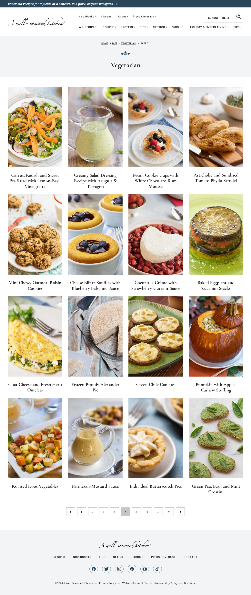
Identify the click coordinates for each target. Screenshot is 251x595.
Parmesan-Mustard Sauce (95, 486)
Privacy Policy (107, 583)
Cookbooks (86, 16)
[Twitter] (106, 569)
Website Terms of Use (135, 583)
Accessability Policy (166, 583)
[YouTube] (144, 569)
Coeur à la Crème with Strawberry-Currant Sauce (155, 285)
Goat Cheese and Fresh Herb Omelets (35, 387)
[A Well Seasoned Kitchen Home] (37, 21)
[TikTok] (157, 569)
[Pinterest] (132, 569)
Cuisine (177, 27)
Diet (143, 27)
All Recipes (87, 27)
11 (171, 513)
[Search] (238, 16)
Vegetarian (128, 43)
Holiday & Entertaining (208, 27)
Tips (236, 27)
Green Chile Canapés (155, 384)
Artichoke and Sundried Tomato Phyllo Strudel (216, 178)
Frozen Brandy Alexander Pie (95, 387)
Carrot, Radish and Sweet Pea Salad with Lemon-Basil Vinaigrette (35, 180)
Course (108, 27)
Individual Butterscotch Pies (156, 486)
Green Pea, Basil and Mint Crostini (216, 489)
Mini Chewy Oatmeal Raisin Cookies (35, 285)
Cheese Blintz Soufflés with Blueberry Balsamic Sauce (95, 285)
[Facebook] (93, 569)
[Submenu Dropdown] (115, 27)
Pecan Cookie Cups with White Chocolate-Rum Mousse (155, 180)
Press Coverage (143, 16)
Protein (127, 27)
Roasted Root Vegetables (35, 486)
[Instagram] (119, 569)
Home (104, 43)
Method (159, 27)
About (122, 16)
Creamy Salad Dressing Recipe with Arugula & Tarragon (95, 180)
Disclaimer (190, 583)
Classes (106, 16)
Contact (190, 557)
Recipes (59, 557)
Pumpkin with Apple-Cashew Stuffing (216, 387)
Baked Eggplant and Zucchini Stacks (216, 285)
